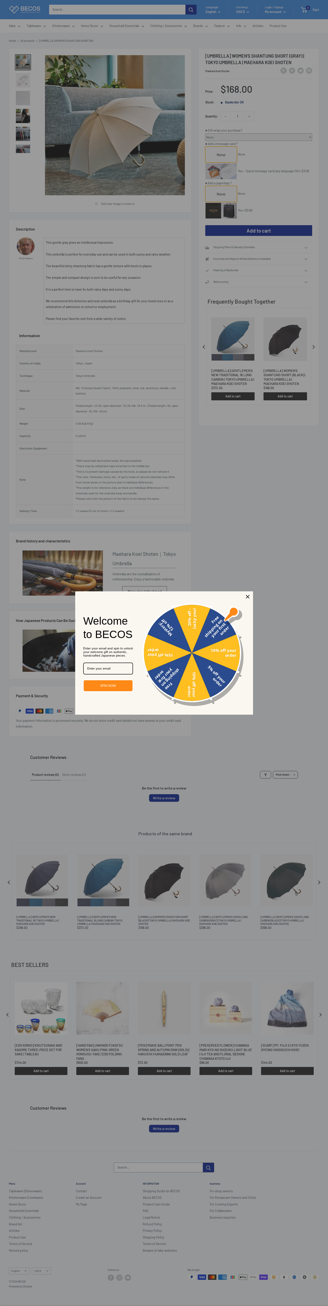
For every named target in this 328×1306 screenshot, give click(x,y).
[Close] (247, 596)
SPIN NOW (108, 685)
